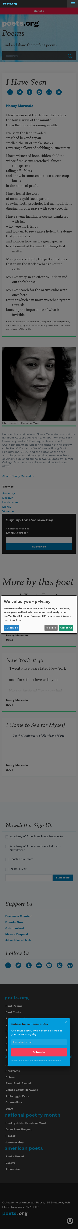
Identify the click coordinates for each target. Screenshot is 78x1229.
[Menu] (72, 4)
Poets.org (10, 3)
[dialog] (39, 614)
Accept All (66, 627)
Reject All (50, 627)
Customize (11, 627)
